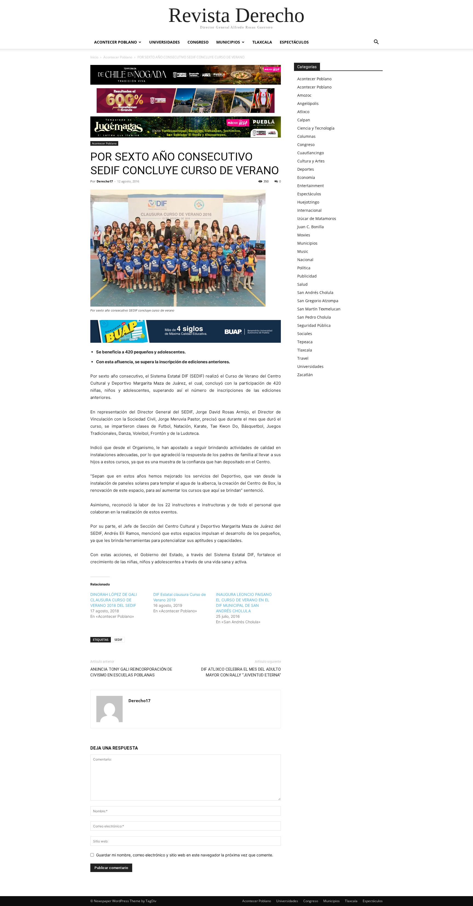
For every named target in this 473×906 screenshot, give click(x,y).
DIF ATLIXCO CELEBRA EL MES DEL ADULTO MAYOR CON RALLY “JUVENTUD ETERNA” (241, 672)
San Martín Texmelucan (319, 308)
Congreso (198, 42)
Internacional (309, 210)
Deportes (305, 169)
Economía (306, 177)
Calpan (303, 119)
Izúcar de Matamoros (316, 218)
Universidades (164, 42)
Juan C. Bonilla (310, 226)
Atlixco (303, 111)
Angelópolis (308, 103)
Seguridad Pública (314, 325)
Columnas (306, 136)
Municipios (228, 42)
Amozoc (304, 95)
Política (303, 267)
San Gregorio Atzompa (317, 300)
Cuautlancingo (310, 152)
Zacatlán (305, 374)
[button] (376, 42)
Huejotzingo (308, 202)
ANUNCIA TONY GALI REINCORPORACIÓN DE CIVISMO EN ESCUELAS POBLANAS (131, 672)
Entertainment (310, 185)
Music (302, 251)
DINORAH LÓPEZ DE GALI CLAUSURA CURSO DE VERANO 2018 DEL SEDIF (113, 600)
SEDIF (118, 640)
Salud (302, 284)
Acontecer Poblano (115, 42)
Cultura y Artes (311, 161)
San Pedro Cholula (314, 317)
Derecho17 (105, 181)
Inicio (94, 57)
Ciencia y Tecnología (315, 128)
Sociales (304, 333)
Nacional (305, 259)
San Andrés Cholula (315, 292)
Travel (302, 358)
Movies (303, 235)
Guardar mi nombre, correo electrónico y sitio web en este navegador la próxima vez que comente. (184, 855)
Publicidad (307, 276)
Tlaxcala (262, 42)
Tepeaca (305, 341)
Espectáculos (294, 42)
